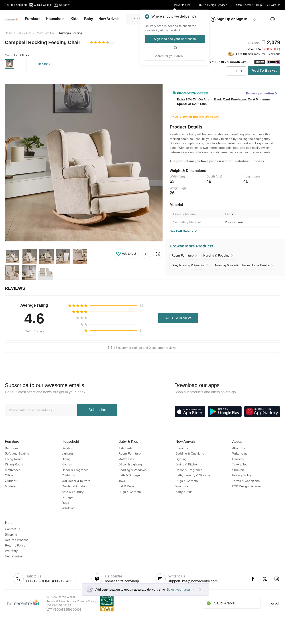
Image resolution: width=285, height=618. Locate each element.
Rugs (65, 502)
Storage (67, 497)
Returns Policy (15, 545)
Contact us (12, 529)
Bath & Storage (129, 475)
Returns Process (16, 540)
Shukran (238, 470)
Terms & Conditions (246, 481)
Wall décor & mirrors (76, 481)
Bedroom (11, 448)
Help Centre (13, 556)
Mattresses (12, 470)
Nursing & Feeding (70, 33)
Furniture (181, 448)
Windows (68, 508)
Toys (121, 481)
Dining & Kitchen (187, 464)
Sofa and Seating (17, 453)
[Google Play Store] (225, 411)
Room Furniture (45, 33)
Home (8, 33)
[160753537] (9, 64)
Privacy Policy (242, 475)
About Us (238, 448)
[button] (254, 19)
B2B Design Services (247, 486)
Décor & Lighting (130, 464)
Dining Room (14, 464)
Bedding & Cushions (189, 453)
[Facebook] (252, 578)
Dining (66, 459)
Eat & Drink (126, 486)
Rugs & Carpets (129, 492)
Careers (238, 459)
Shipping (11, 534)
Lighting (67, 453)
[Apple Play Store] (190, 411)
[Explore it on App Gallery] (262, 411)
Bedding (67, 448)
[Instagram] (276, 578)
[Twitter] (264, 578)
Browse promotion (260, 93)
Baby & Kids (24, 33)
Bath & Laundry (72, 492)
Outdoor (10, 481)
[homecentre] (13, 19)
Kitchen (67, 464)
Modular (10, 486)
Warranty (11, 551)
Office (9, 475)
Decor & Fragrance (75, 470)
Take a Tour (240, 464)
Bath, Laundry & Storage (192, 475)
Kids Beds (125, 448)
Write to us (239, 453)
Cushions (68, 475)
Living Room (13, 459)
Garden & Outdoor (75, 486)
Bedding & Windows (132, 470)
